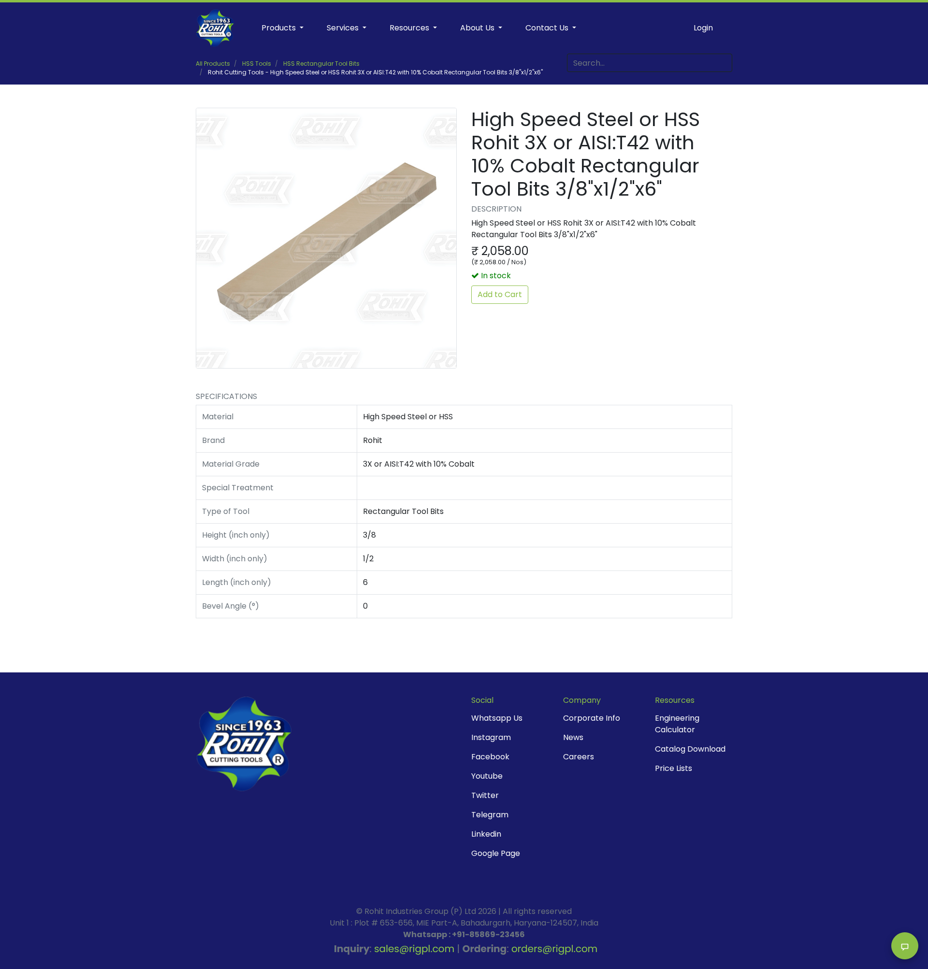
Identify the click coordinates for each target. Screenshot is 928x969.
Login (703, 27)
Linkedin (486, 834)
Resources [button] (410, 27)
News (573, 737)
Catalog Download (690, 749)
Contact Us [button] (547, 27)
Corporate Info (591, 718)
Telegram (489, 814)
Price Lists (673, 768)
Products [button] (279, 27)
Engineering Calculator (677, 723)
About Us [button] (478, 27)
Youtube (487, 776)
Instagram (491, 737)
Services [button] (344, 27)
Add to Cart (500, 294)
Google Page (495, 853)
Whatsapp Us (496, 718)
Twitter (485, 795)
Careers (578, 756)
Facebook (490, 756)
